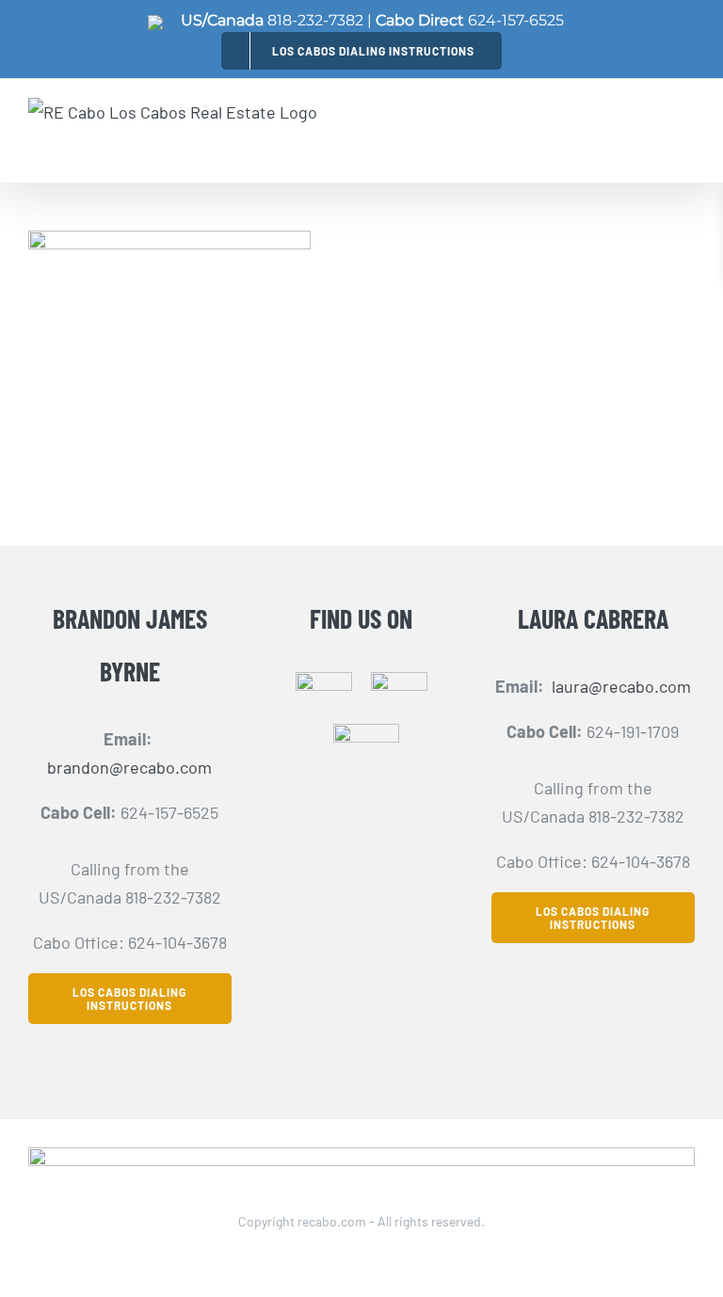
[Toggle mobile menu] (684, 131)
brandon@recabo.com (129, 767)
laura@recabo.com (621, 686)
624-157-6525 (516, 20)
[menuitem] (361, 50)
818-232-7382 (315, 20)
